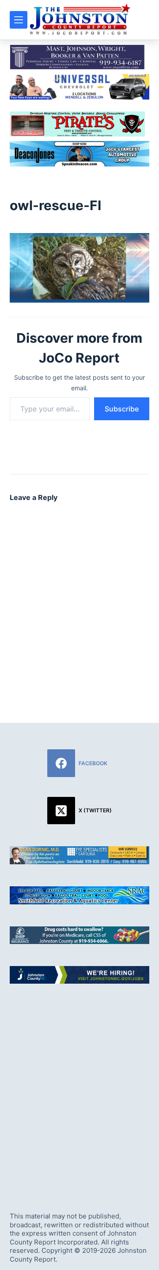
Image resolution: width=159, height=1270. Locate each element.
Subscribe (122, 408)
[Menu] (18, 20)
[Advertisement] (79, 1090)
